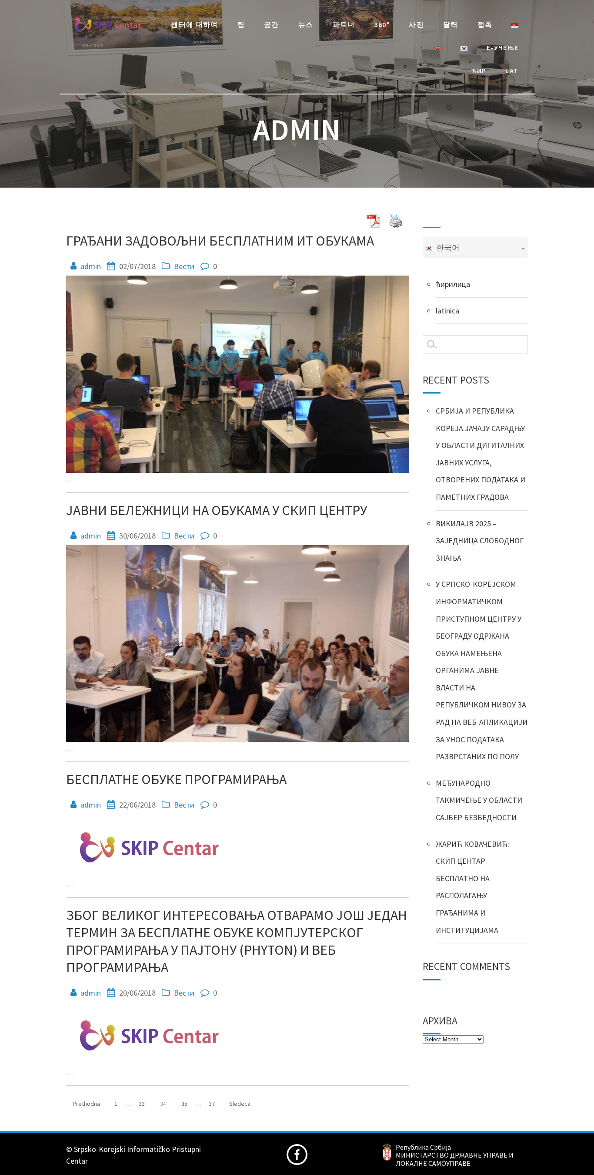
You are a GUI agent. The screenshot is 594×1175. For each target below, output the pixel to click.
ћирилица (453, 284)
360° (382, 24)
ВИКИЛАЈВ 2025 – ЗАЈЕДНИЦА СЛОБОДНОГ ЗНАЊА (480, 540)
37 (215, 1101)
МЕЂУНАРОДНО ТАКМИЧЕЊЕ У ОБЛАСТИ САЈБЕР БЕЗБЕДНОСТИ (479, 800)
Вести (184, 266)
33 (145, 1101)
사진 (416, 24)
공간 (271, 24)
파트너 (344, 24)
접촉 (485, 24)
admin (90, 266)
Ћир (478, 70)
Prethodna (86, 1104)
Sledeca (239, 1104)
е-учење (503, 47)
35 (187, 1101)
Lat (511, 70)
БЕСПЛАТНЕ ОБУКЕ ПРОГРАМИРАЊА (176, 779)
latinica (447, 311)
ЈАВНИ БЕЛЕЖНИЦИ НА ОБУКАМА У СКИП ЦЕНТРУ (216, 510)
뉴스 (306, 24)
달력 (450, 24)
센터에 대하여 (194, 24)
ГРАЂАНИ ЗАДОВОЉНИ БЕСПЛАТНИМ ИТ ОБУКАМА (220, 240)
